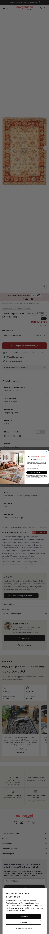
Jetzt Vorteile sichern (36, 472)
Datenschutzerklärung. (15, 910)
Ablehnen (23, 922)
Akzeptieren (23, 916)
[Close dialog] (47, 452)
